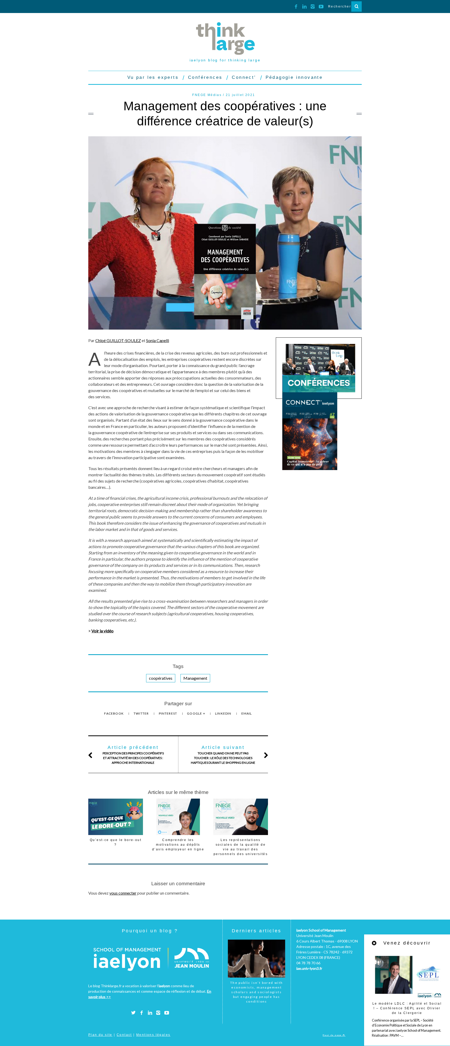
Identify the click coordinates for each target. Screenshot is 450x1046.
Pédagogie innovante (294, 77)
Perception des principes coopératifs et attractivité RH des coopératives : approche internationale (133, 755)
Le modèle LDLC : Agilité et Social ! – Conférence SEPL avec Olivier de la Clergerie (407, 1008)
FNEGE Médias (207, 95)
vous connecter (122, 892)
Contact (124, 1035)
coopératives (160, 678)
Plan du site (100, 1035)
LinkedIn (223, 713)
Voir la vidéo (102, 630)
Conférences (205, 77)
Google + (196, 713)
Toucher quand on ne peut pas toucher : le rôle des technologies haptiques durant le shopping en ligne (223, 755)
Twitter (142, 713)
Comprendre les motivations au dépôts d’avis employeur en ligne (178, 844)
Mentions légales (153, 1035)
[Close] (374, 943)
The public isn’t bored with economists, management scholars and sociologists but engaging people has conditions (256, 992)
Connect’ (244, 77)
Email (246, 713)
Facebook (114, 713)
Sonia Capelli (157, 340)
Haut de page (333, 1035)
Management (195, 678)
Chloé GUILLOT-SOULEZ (118, 340)
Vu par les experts (153, 77)
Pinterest (168, 713)
